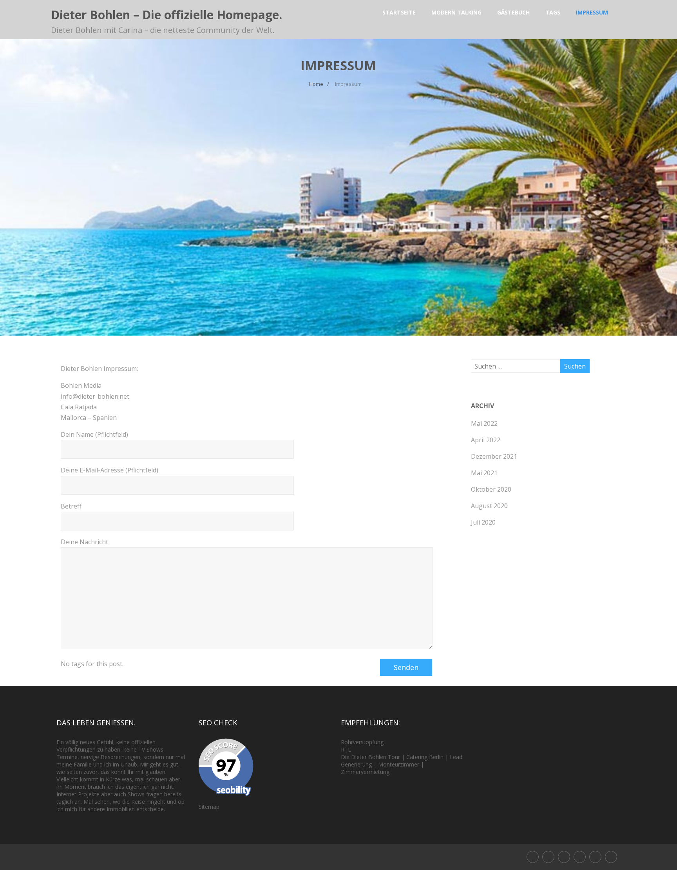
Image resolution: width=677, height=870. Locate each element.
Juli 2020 (483, 522)
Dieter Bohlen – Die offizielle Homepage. (166, 15)
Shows (155, 749)
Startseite (399, 12)
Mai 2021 (484, 473)
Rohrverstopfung (362, 742)
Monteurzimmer (398, 764)
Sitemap (209, 806)
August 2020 (489, 505)
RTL (346, 749)
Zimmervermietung (365, 772)
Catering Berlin (424, 757)
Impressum (592, 12)
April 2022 (485, 440)
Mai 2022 (484, 423)
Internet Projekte (78, 794)
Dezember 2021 (494, 456)
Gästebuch (513, 12)
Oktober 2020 (491, 489)
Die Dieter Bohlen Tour (371, 757)
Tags (552, 12)
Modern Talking (456, 12)
